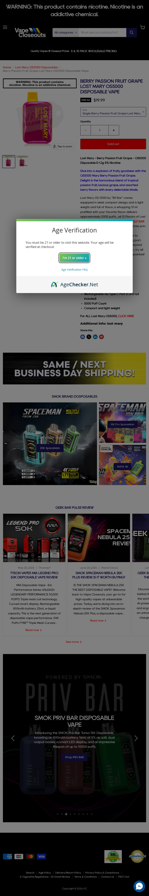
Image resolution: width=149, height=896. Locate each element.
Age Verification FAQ (74, 269)
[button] (139, 886)
